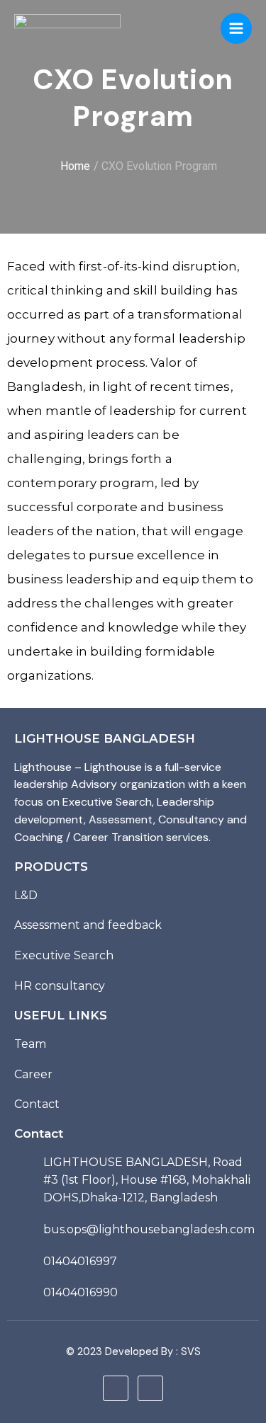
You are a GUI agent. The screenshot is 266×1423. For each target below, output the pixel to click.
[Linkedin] (115, 1388)
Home (75, 166)
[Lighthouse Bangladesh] (67, 28)
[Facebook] (150, 1388)
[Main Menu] (236, 28)
